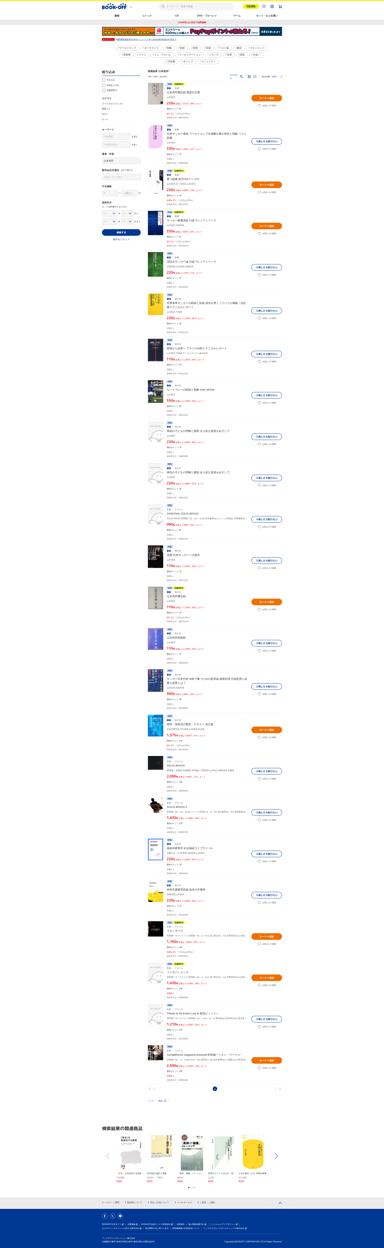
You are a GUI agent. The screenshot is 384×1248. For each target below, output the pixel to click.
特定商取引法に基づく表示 (157, 1228)
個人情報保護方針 (196, 1224)
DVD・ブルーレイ (207, 15)
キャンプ (188, 61)
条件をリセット (121, 239)
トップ (151, 1101)
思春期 (126, 54)
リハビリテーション (190, 54)
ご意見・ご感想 (207, 1202)
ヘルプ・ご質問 (112, 1202)
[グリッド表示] (255, 76)
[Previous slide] (108, 1156)
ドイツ (142, 54)
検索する (121, 232)
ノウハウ (214, 54)
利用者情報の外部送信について (186, 1228)
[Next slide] (276, 1156)
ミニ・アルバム (162, 54)
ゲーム (237, 15)
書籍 (117, 15)
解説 (239, 48)
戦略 (169, 48)
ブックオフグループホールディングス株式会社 (223, 1228)
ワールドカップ (127, 48)
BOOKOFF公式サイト (111, 1224)
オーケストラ (151, 48)
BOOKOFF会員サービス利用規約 (156, 1224)
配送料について (134, 1202)
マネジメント (257, 48)
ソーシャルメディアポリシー (222, 1224)
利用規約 (180, 1224)
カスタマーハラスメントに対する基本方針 (120, 1228)
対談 (208, 48)
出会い (256, 54)
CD (177, 15)
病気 (242, 54)
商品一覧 (162, 1101)
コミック (147, 15)
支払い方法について (159, 1202)
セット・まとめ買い (267, 15)
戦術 (182, 48)
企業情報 (131, 1224)
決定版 (171, 61)
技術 (195, 48)
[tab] (188, 1187)
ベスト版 (224, 48)
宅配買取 (251, 6)
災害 (229, 54)
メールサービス (184, 1202)
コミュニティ (208, 61)
